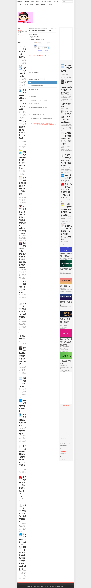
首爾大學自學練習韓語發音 (35, 103)
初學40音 (27, 1)
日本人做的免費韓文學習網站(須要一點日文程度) (38, 114)
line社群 (37, 4)
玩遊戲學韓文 (51, 4)
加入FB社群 (20, 4)
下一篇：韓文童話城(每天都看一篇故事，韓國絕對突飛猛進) (40, 123)
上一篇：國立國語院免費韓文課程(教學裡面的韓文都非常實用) (44, 124)
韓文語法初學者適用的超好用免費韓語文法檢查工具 (22, 129)
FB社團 (26, 4)
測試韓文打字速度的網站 (34, 89)
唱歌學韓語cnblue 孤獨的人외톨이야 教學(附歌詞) (22, 356)
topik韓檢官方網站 (33, 96)
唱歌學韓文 (50, 1)
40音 (27, 586)
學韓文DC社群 (54, 586)
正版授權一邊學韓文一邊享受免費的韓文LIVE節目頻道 (66, 209)
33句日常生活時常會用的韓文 (22, 405)
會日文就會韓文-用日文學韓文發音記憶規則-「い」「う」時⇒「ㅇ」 (22, 488)
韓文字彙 (56, 1)
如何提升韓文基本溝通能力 (64, 441)
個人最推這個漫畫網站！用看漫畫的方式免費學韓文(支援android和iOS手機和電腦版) (22, 220)
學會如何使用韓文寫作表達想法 (65, 443)
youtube (32, 4)
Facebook (41, 79)
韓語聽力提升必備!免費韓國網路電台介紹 (37, 85)
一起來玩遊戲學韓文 (22, 338)
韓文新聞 (44, 1)
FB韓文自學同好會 (21, 38)
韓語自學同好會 (20, 35)
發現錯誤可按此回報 (66, 405)
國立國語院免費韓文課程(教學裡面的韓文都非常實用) (39, 107)
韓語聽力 (38, 1)
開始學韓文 (20, 1)
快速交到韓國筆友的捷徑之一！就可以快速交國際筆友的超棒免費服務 (41, 118)
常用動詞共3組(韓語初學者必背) (22, 286)
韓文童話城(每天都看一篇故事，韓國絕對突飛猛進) (22, 160)
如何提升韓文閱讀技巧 (63, 445)
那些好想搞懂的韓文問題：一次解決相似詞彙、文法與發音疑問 (22, 457)
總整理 (32, 1)
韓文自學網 (20, 30)
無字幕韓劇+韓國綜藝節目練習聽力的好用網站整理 (22, 185)
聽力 (32, 586)
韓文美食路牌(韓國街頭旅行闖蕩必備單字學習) (38, 111)
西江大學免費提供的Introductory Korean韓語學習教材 (39, 100)
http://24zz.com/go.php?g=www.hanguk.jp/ (39, 55)
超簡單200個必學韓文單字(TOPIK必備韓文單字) (23, 311)
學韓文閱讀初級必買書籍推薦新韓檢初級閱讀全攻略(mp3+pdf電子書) (22, 558)
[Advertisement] (54, 17)
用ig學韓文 (43, 4)
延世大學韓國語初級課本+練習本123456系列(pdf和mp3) (66, 116)
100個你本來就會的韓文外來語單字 (22, 51)
